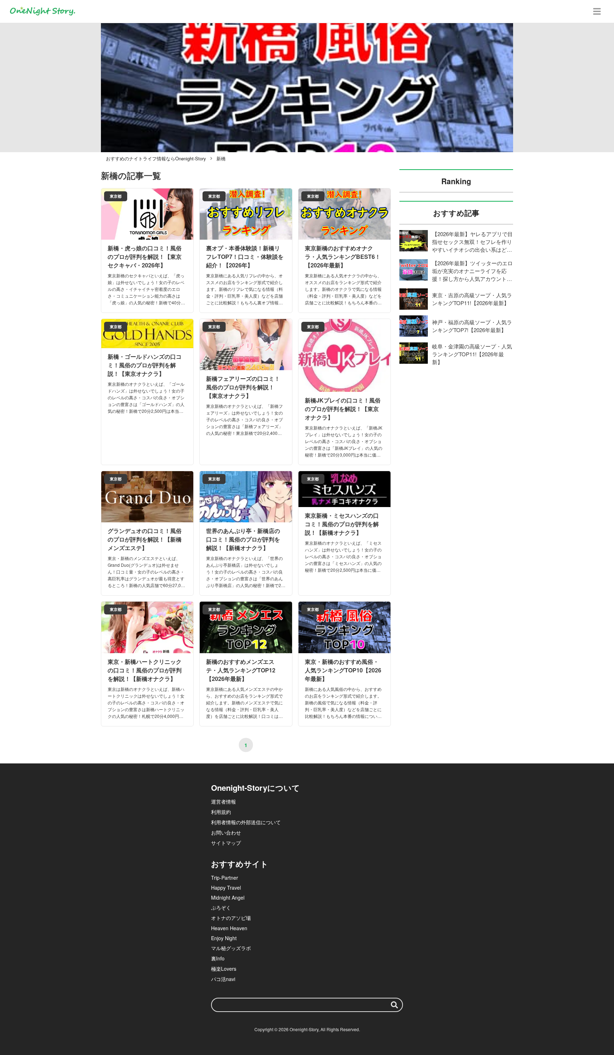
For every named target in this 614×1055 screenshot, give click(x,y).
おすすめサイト (239, 863)
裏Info (218, 958)
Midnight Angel (227, 897)
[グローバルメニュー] (596, 11)
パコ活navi (223, 978)
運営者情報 (223, 801)
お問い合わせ (226, 832)
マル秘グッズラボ (231, 948)
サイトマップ (226, 842)
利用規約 (221, 811)
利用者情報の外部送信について (246, 822)
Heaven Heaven (229, 928)
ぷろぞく (221, 907)
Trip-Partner (224, 877)
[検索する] (394, 1004)
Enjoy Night (224, 938)
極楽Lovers (223, 968)
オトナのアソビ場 (231, 917)
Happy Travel (226, 887)
